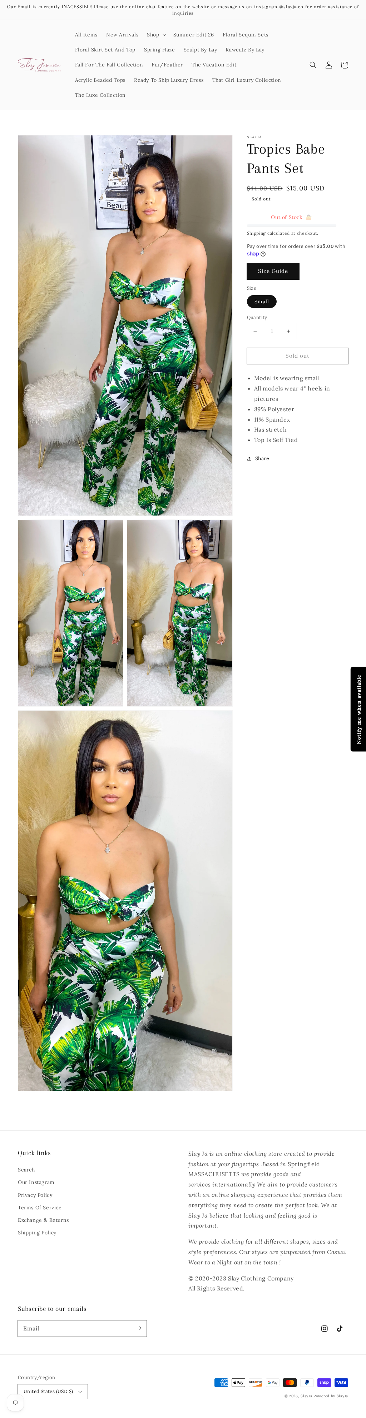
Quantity (257, 317)
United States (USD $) (48, 1391)
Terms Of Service (40, 1207)
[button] (156, 34)
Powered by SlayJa (330, 1396)
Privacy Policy (35, 1195)
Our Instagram (36, 1182)
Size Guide (273, 271)
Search (26, 1169)
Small (261, 301)
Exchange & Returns (43, 1220)
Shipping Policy (37, 1232)
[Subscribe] (139, 1328)
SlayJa (306, 1396)
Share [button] (262, 458)
